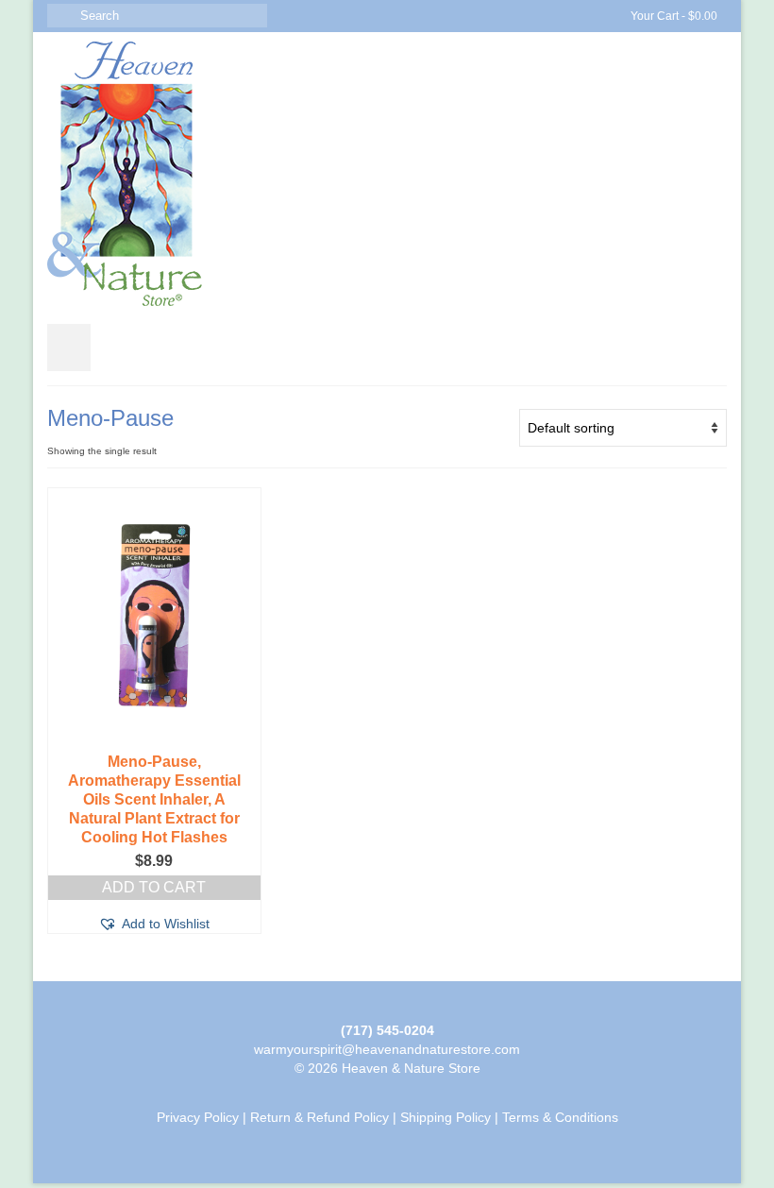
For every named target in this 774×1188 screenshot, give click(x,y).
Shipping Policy (445, 1117)
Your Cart (672, 16)
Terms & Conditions (560, 1117)
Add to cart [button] (154, 887)
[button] (154, 923)
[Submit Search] (61, 15)
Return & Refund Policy (319, 1117)
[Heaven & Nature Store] (387, 174)
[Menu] (69, 347)
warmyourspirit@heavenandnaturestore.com (387, 1049)
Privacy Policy (198, 1117)
